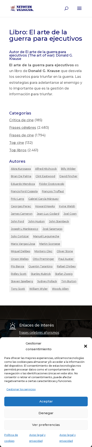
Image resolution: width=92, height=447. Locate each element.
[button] (85, 346)
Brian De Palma (21, 176)
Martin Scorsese (49, 243)
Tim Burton (68, 281)
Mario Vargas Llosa (23, 243)
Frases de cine (21, 135)
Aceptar (46, 401)
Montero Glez (43, 251)
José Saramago (52, 228)
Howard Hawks (45, 206)
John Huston (36, 221)
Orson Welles (19, 258)
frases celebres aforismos (39, 332)
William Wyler (38, 288)
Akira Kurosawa (21, 168)
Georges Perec (21, 206)
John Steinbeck (59, 221)
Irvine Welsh (67, 206)
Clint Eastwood (45, 176)
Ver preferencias (46, 425)
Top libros (18, 150)
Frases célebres (22, 128)
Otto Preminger (43, 258)
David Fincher (68, 176)
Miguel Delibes (20, 251)
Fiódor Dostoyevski (51, 183)
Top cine (16, 143)
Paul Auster (66, 258)
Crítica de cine (21, 120)
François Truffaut (53, 191)
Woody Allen (60, 288)
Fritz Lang (17, 198)
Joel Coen (70, 213)
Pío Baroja (17, 266)
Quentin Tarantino (40, 266)
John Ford (17, 221)
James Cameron (22, 213)
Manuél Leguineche (46, 236)
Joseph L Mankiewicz (24, 228)
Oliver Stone (65, 251)
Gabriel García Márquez (43, 198)
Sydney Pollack (47, 281)
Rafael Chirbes (66, 266)
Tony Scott (18, 288)
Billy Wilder (68, 168)
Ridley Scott (19, 273)
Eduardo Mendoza (23, 183)
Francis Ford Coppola (24, 191)
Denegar (46, 413)
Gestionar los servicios (21, 389)
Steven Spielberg (22, 281)
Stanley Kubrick (41, 273)
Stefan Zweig (64, 273)
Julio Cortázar (20, 236)
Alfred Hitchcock (46, 168)
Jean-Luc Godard (48, 213)
